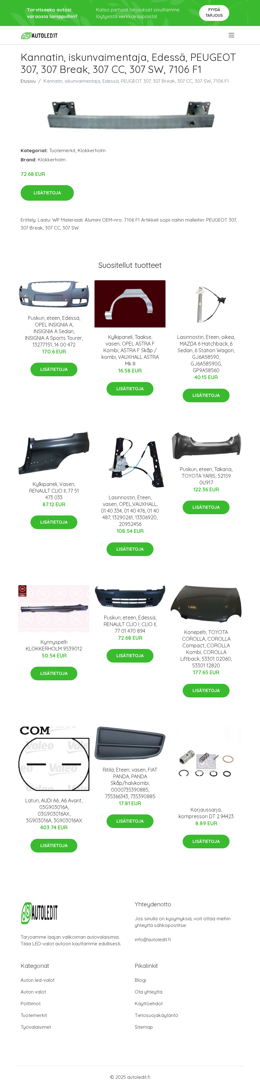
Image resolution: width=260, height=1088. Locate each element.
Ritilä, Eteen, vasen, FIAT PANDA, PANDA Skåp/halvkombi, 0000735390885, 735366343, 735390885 (130, 783)
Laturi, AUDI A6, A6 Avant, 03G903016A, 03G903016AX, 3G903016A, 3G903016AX (53, 810)
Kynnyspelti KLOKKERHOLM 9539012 (54, 645)
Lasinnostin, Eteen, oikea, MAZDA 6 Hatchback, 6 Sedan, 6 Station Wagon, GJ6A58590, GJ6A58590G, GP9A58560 (206, 353)
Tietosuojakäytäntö (156, 1015)
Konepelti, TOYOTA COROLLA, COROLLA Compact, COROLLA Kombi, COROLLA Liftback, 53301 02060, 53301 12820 (206, 649)
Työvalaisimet (36, 1027)
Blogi (140, 980)
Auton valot (33, 992)
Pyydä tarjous (214, 12)
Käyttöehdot (149, 1004)
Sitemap (144, 1027)
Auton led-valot (38, 980)
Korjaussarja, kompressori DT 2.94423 (206, 812)
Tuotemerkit (62, 150)
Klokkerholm (92, 150)
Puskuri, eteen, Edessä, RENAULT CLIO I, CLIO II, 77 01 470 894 (130, 624)
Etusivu (28, 81)
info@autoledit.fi (153, 939)
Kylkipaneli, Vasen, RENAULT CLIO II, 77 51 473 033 (54, 491)
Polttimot (31, 1004)
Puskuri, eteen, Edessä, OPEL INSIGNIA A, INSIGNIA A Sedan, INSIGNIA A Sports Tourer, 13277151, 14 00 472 (54, 331)
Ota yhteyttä (148, 992)
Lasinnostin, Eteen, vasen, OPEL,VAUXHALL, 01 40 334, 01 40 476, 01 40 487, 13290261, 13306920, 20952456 (130, 510)
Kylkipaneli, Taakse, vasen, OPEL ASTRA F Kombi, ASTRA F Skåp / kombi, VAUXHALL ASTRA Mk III (130, 350)
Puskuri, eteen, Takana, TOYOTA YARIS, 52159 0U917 (206, 476)
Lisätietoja (47, 193)
